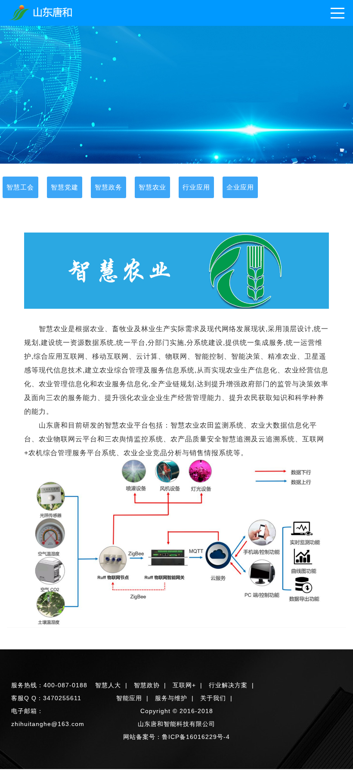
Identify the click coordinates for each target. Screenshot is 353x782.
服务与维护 (171, 698)
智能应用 (129, 698)
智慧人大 (108, 685)
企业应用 (240, 187)
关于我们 (213, 698)
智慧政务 (108, 187)
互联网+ (184, 685)
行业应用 (196, 187)
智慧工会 (20, 187)
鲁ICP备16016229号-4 (196, 736)
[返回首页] (41, 12)
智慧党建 (64, 187)
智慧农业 (152, 187)
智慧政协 (147, 685)
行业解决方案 (228, 685)
